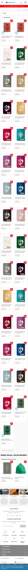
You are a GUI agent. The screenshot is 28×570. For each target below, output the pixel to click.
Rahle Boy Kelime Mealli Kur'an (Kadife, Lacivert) (20, 359)
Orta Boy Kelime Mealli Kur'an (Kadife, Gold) (20, 117)
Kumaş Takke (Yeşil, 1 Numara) (5, 478)
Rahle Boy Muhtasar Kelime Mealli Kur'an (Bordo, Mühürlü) (19, 37)
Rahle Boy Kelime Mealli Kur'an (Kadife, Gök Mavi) (6, 386)
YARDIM (5, 562)
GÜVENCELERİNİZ (20, 558)
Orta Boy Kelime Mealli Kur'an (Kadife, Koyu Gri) (6, 90)
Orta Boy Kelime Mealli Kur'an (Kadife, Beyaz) (6, 64)
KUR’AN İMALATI (6, 558)
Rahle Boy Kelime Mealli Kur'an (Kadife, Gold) (6, 305)
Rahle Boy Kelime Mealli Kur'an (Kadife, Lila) (20, 332)
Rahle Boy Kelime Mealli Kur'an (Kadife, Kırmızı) (6, 413)
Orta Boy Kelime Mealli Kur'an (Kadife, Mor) (6, 117)
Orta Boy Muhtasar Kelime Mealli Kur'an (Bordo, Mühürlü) (7, 37)
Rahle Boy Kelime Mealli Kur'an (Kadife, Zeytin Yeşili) (20, 252)
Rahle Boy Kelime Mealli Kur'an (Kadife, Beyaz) (6, 252)
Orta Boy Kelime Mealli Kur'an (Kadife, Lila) (6, 171)
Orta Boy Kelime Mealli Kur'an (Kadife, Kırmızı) (6, 144)
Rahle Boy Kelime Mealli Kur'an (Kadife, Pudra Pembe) (20, 225)
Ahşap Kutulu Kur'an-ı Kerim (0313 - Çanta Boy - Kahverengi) (20, 478)
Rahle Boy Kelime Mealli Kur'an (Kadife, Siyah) (20, 386)
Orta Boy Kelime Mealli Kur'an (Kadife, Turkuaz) (20, 144)
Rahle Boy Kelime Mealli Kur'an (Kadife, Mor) (20, 278)
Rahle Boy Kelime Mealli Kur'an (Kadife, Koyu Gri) (6, 278)
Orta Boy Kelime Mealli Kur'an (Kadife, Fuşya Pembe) (20, 171)
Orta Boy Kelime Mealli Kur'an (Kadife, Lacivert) (20, 198)
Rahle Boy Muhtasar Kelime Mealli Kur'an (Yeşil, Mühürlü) (6, 440)
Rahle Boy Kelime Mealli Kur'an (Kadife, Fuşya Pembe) (6, 359)
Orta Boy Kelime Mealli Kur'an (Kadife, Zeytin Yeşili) (20, 64)
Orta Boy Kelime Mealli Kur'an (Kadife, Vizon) (20, 90)
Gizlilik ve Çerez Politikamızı (17, 567)
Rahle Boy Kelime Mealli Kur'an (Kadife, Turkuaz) (20, 305)
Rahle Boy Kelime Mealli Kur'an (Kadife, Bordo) (6, 332)
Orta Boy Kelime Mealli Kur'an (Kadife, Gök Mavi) (6, 198)
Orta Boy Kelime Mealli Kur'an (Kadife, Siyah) (6, 225)
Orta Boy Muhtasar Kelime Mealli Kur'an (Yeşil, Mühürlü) (20, 413)
